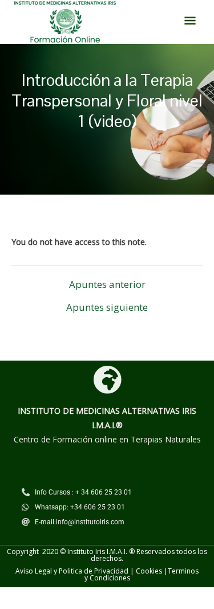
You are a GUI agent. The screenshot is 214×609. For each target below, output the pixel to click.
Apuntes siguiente (107, 307)
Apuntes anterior (107, 284)
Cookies (149, 571)
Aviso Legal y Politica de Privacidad (71, 571)
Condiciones (110, 578)
